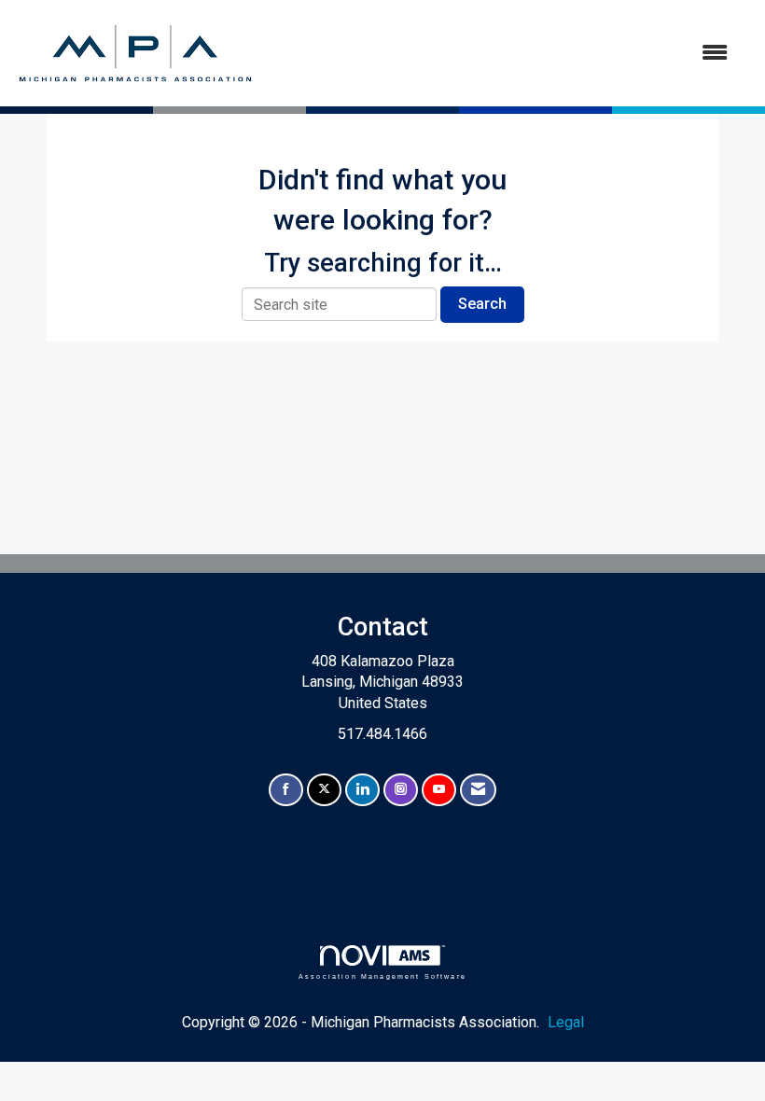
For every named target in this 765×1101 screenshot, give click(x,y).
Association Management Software (382, 976)
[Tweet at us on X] (324, 789)
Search (482, 304)
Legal (566, 1022)
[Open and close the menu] (501, 54)
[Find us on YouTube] (439, 789)
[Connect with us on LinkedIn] (362, 789)
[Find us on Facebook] (286, 789)
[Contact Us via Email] (478, 789)
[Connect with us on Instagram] (400, 789)
